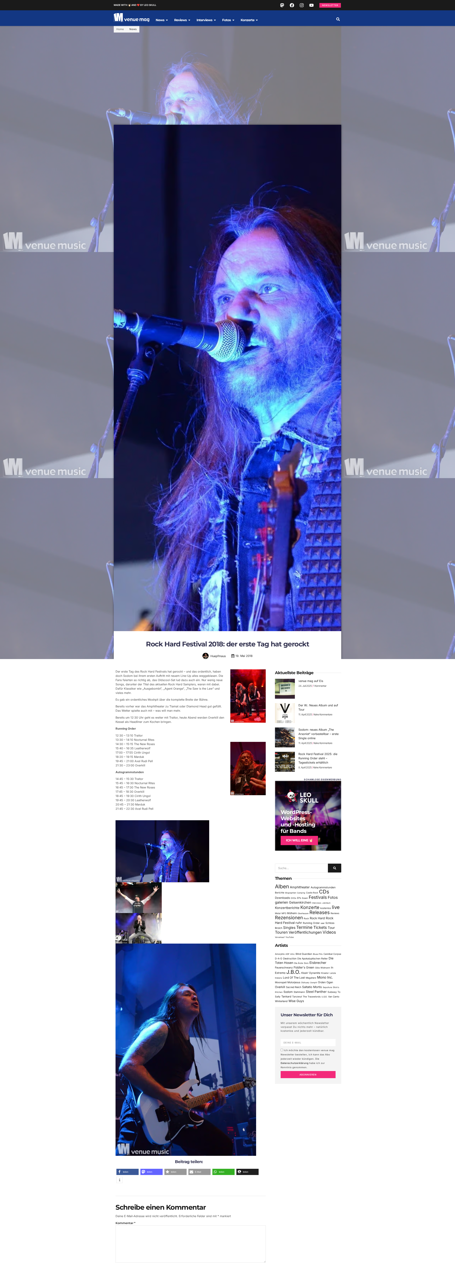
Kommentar (125, 1223)
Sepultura (327, 987)
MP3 (284, 913)
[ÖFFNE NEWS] (166, 20)
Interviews (316, 903)
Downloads (282, 898)
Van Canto (333, 996)
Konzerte (309, 907)
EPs (299, 897)
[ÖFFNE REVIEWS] (189, 20)
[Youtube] (311, 5)
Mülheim (292, 913)
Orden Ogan (325, 982)
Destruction (289, 958)
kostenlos (325, 908)
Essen (305, 898)
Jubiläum (326, 903)
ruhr (299, 923)
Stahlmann (299, 992)
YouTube (289, 937)
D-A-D (278, 958)
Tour (331, 928)
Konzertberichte (287, 908)
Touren (281, 932)
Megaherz (311, 977)
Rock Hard (317, 918)
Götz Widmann (322, 967)
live (336, 907)
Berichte (279, 892)
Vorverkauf (280, 937)
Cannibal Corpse (332, 954)
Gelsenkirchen (300, 902)
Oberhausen (303, 913)
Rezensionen (289, 917)
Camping (301, 893)
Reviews (335, 913)
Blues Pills (318, 954)
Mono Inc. (325, 977)
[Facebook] (291, 5)
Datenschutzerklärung (295, 1063)
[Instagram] (301, 5)
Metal (278, 913)
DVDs (293, 898)
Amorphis (280, 954)
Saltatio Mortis (312, 987)
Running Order (311, 923)
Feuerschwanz (284, 967)
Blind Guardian (304, 953)
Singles (289, 927)
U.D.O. (324, 996)
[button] (338, 19)
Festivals (318, 897)
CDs (324, 891)
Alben (282, 886)
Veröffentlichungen (305, 932)
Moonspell (281, 982)
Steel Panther (316, 992)
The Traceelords (312, 996)
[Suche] (334, 868)
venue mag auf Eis (310, 681)
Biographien (290, 893)
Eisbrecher (317, 963)
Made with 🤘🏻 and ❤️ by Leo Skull (135, 5)
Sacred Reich (293, 987)
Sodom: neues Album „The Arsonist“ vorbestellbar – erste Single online (318, 734)
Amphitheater (300, 887)
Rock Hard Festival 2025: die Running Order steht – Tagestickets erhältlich (317, 758)
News (133, 29)
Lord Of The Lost (294, 977)
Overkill (280, 987)
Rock (306, 918)
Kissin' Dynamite (310, 972)
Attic (292, 954)
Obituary (305, 982)
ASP (287, 954)
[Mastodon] (282, 5)
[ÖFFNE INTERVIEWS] (214, 20)
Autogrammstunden (323, 887)
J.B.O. (293, 972)
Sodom (288, 992)
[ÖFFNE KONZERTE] (256, 20)
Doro (306, 963)
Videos (329, 932)
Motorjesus (293, 982)
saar (323, 923)
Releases (319, 912)
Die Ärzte (298, 963)
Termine (304, 927)
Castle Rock (312, 892)
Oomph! (313, 982)
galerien (281, 902)
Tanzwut (297, 996)
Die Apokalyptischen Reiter (312, 958)
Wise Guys (296, 1001)
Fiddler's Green (304, 967)
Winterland (281, 1001)
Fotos (333, 897)
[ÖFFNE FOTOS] (233, 20)
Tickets (320, 927)
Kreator (325, 973)
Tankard (286, 996)
